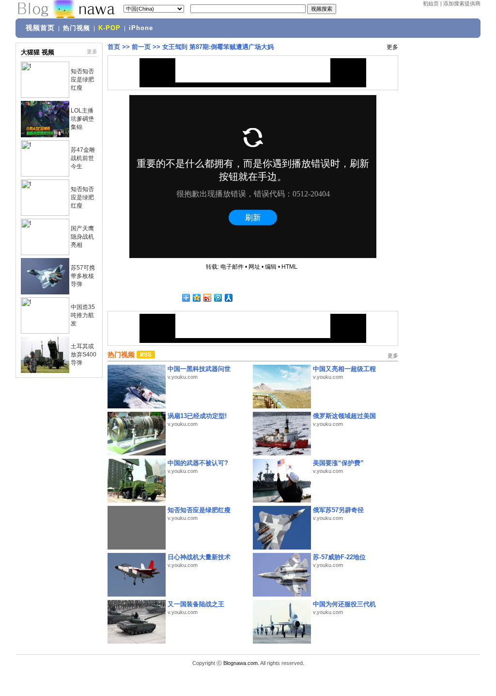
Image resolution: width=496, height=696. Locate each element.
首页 (114, 46)
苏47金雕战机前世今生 (83, 158)
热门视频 (76, 28)
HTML (289, 266)
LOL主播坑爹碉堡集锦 (82, 118)
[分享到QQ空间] (196, 297)
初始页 (431, 3)
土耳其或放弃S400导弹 (83, 354)
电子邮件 (232, 266)
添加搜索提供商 (461, 3)
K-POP (109, 28)
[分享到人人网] (228, 297)
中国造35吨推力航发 (83, 315)
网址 (254, 266)
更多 (92, 51)
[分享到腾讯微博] (217, 297)
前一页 (141, 46)
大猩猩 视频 (37, 52)
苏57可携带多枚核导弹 (83, 276)
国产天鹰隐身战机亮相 (82, 236)
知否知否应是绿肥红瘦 (82, 79)
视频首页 (40, 28)
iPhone (141, 28)
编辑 (271, 266)
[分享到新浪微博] (207, 297)
